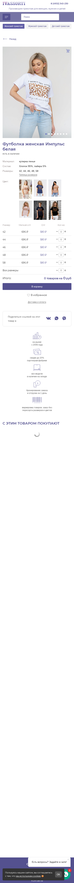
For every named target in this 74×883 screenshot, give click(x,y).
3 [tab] (53, 134)
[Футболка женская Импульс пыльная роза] (25, 210)
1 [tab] (47, 134)
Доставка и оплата (37, 302)
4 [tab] (55, 134)
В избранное (39, 295)
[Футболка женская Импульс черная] (54, 210)
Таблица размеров (28, 175)
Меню (6, 17)
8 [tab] (67, 134)
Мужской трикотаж (37, 26)
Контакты (37, 880)
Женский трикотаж (13, 26)
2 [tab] (50, 134)
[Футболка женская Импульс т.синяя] (40, 210)
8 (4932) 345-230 (59, 3)
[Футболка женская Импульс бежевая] (25, 189)
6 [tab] (61, 134)
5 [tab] (58, 134)
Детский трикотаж (61, 26)
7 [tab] (64, 134)
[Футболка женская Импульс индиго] (40, 189)
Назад (12, 39)
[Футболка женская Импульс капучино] (54, 189)
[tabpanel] (37, 92)
